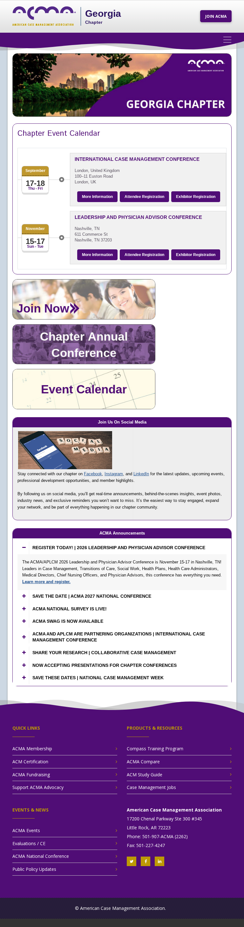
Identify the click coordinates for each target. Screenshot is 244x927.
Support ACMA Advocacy (38, 787)
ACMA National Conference (40, 856)
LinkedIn (141, 473)
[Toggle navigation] (229, 39)
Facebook (93, 473)
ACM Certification (30, 762)
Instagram (114, 473)
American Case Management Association (122, 908)
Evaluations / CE (28, 843)
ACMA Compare (143, 762)
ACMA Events (26, 830)
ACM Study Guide (144, 775)
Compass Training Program (155, 749)
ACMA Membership (32, 749)
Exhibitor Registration (195, 196)
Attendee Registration (144, 196)
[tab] (122, 548)
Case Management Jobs (151, 787)
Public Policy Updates (34, 869)
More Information (97, 196)
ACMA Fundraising (31, 775)
